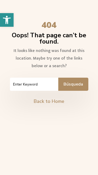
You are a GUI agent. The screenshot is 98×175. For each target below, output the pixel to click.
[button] (7, 20)
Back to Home (49, 101)
